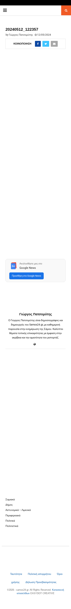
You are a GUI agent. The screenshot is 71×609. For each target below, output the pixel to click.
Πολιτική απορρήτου (39, 573)
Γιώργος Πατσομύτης (21, 34)
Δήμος (9, 504)
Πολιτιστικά (11, 525)
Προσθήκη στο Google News (26, 275)
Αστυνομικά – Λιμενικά (18, 509)
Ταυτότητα (16, 573)
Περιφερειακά (12, 515)
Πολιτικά (10, 520)
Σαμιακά (10, 499)
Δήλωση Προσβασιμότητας (40, 582)
